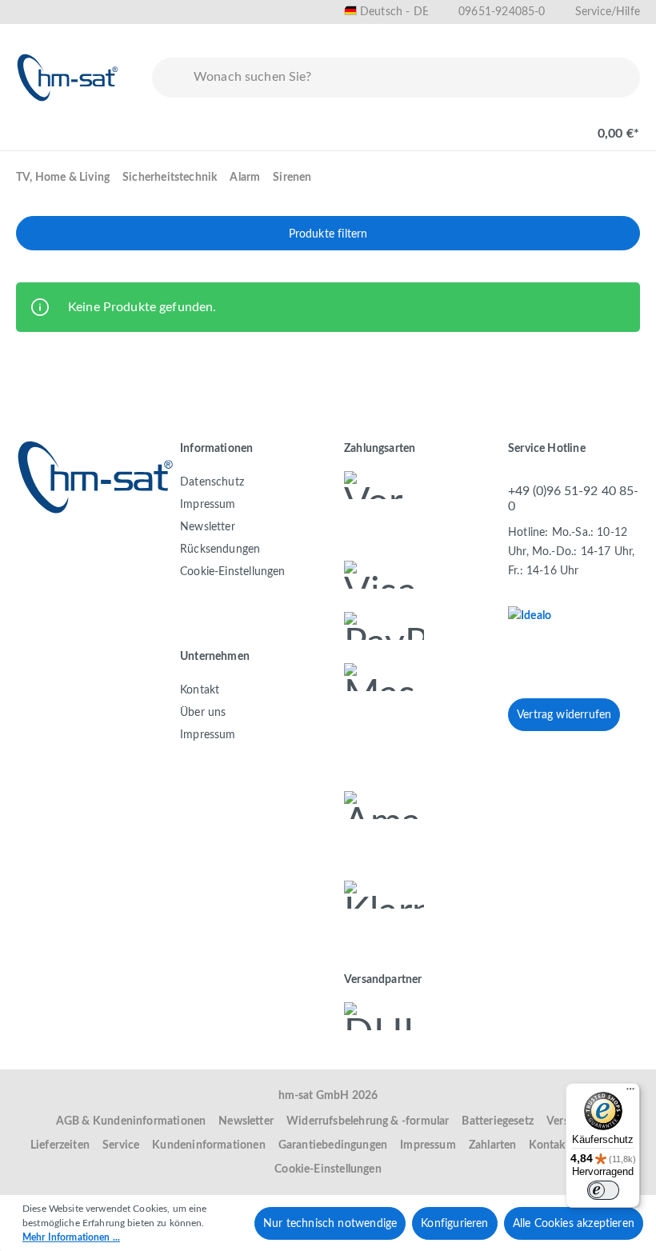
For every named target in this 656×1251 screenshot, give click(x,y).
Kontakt (199, 690)
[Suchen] (169, 78)
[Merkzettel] (497, 126)
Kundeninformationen (208, 1145)
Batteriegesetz (498, 1121)
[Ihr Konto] (548, 126)
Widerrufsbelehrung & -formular (367, 1121)
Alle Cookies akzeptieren (573, 1223)
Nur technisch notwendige (330, 1223)
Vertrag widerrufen (564, 715)
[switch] (603, 1190)
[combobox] (413, 78)
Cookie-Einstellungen (233, 572)
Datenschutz (212, 482)
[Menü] (33, 126)
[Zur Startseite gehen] (68, 77)
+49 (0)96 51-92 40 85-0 (573, 499)
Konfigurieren (454, 1223)
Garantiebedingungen (332, 1145)
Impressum (208, 504)
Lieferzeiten (60, 1145)
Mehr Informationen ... (71, 1237)
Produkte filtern (328, 234)
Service (120, 1145)
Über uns (203, 712)
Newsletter (207, 527)
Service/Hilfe (607, 12)
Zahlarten (493, 1145)
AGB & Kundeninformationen (131, 1121)
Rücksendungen (220, 549)
